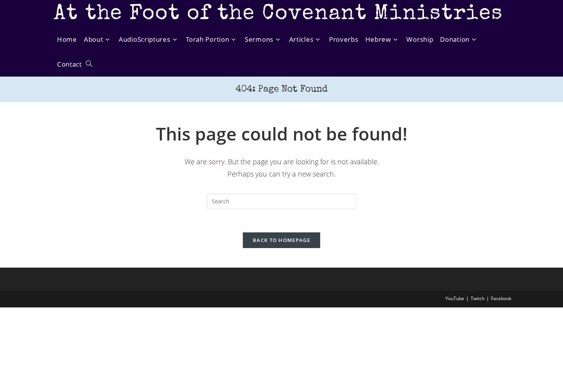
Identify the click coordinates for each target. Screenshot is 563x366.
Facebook (501, 298)
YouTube (454, 298)
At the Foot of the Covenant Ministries (278, 14)
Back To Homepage (281, 240)
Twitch (477, 298)
